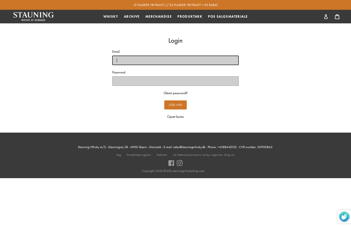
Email (116, 51)
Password (118, 72)
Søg (118, 155)
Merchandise (158, 16)
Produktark (189, 16)
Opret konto (175, 116)
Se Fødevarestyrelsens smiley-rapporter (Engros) (204, 155)
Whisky (110, 16)
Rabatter (162, 155)
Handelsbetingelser (139, 155)
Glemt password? (176, 93)
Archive (132, 16)
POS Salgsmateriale (228, 16)
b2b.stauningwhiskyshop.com (185, 171)
